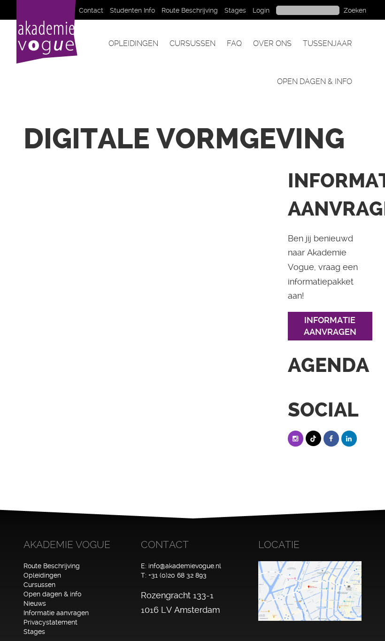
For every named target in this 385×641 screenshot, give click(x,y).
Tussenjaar (327, 43)
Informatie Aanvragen (330, 326)
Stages (235, 10)
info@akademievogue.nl (184, 566)
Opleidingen (133, 43)
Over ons (272, 43)
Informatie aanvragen (56, 613)
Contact (91, 10)
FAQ (234, 43)
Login (261, 10)
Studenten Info (132, 10)
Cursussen (192, 43)
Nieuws (34, 603)
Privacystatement (50, 622)
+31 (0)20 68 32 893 (177, 575)
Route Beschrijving (190, 10)
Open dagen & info (314, 81)
